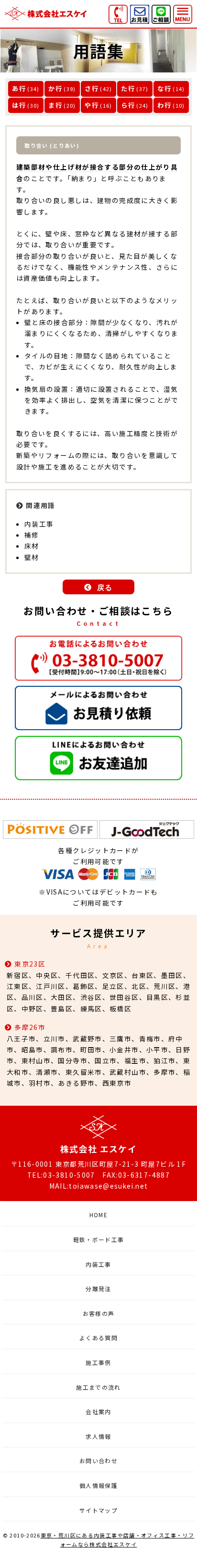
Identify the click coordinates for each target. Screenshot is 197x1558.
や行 (91, 105)
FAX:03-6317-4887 (136, 1175)
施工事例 (98, 1362)
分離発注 (98, 1288)
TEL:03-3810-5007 (61, 1175)
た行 (128, 88)
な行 (164, 88)
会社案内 (98, 1411)
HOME (98, 1215)
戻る (105, 587)
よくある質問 (98, 1338)
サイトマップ (98, 1510)
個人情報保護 (98, 1485)
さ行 (91, 88)
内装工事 (98, 1264)
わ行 (164, 105)
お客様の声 (99, 1313)
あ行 (19, 88)
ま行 (55, 105)
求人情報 (98, 1436)
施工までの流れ (98, 1387)
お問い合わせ (98, 1460)
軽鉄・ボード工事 (98, 1239)
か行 (55, 88)
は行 (19, 105)
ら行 (128, 105)
